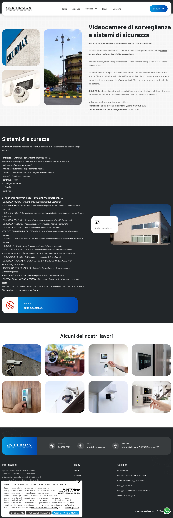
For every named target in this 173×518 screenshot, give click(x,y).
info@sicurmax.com (96, 447)
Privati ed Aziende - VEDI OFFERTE (131, 475)
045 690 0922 (64, 447)
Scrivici (156, 8)
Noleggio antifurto (124, 485)
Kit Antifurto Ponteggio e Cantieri (131, 480)
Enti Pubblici (122, 470)
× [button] (79, 482)
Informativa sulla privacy (145, 511)
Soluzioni (89, 8)
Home (64, 8)
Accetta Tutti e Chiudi (66, 513)
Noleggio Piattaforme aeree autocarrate (133, 490)
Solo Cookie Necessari (38, 513)
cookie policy (72, 508)
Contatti (117, 8)
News (104, 8)
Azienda (76, 8)
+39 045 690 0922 (32, 307)
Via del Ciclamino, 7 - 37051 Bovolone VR (140, 447)
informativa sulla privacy (44, 508)
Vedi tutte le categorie (126, 495)
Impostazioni (17, 513)
